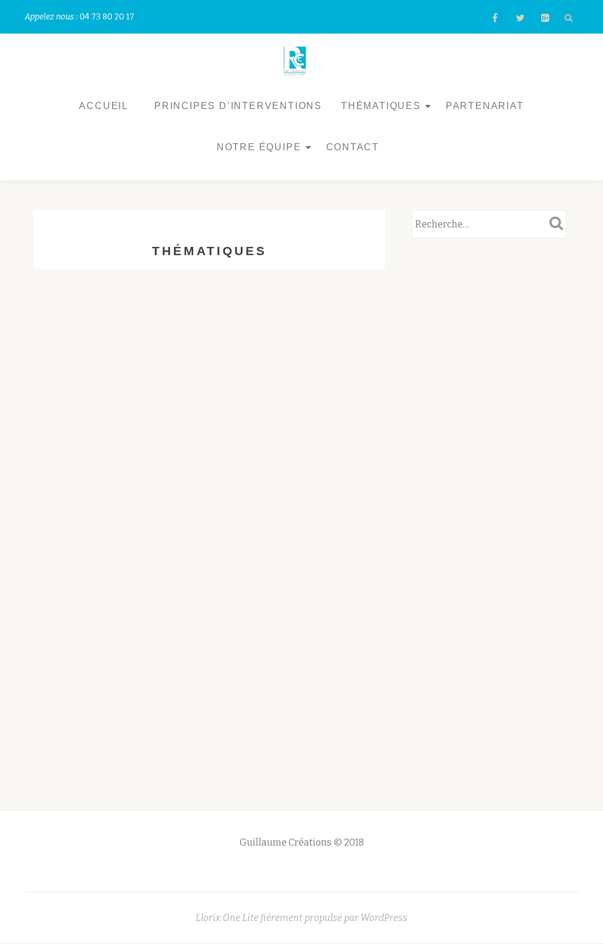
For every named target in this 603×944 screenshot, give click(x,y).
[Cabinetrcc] (297, 60)
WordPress (383, 917)
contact (353, 147)
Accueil (103, 106)
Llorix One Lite (228, 917)
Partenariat (485, 106)
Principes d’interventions (238, 106)
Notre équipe (259, 147)
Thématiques (381, 106)
